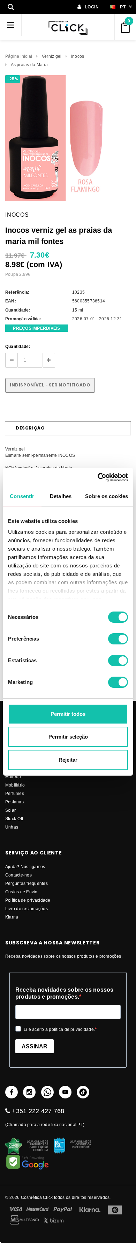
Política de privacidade (28, 900)
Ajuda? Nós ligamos (25, 866)
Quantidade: (17, 346)
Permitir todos (68, 714)
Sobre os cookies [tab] (106, 496)
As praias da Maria (29, 64)
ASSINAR (34, 1046)
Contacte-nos (18, 875)
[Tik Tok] (83, 1092)
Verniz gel (51, 56)
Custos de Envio (21, 891)
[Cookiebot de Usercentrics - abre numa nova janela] (98, 477)
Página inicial (18, 56)
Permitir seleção (68, 737)
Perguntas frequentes (26, 883)
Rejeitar (68, 760)
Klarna (11, 917)
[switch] (118, 638)
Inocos (77, 56)
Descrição (30, 428)
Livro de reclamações (26, 908)
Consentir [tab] (22, 496)
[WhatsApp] (47, 1092)
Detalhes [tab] (60, 496)
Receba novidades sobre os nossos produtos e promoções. (64, 993)
